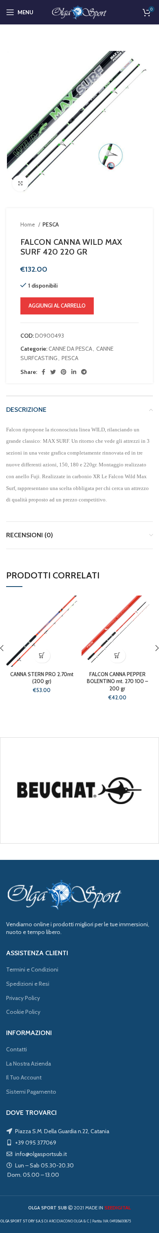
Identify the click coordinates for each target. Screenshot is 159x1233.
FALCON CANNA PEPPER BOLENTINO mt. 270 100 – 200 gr (117, 681)
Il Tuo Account (24, 1077)
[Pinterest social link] (63, 372)
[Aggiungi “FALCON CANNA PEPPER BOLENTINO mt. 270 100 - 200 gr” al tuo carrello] (117, 655)
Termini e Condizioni (32, 969)
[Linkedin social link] (74, 372)
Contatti (16, 1049)
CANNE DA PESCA (70, 348)
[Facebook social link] (43, 372)
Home (28, 224)
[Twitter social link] (53, 372)
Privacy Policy (23, 998)
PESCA (50, 224)
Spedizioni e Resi (27, 983)
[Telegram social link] (84, 372)
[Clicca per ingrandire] (20, 183)
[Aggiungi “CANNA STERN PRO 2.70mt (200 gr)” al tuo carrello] (42, 655)
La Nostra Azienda (28, 1063)
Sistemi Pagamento (31, 1091)
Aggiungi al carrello (57, 305)
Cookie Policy (23, 1011)
